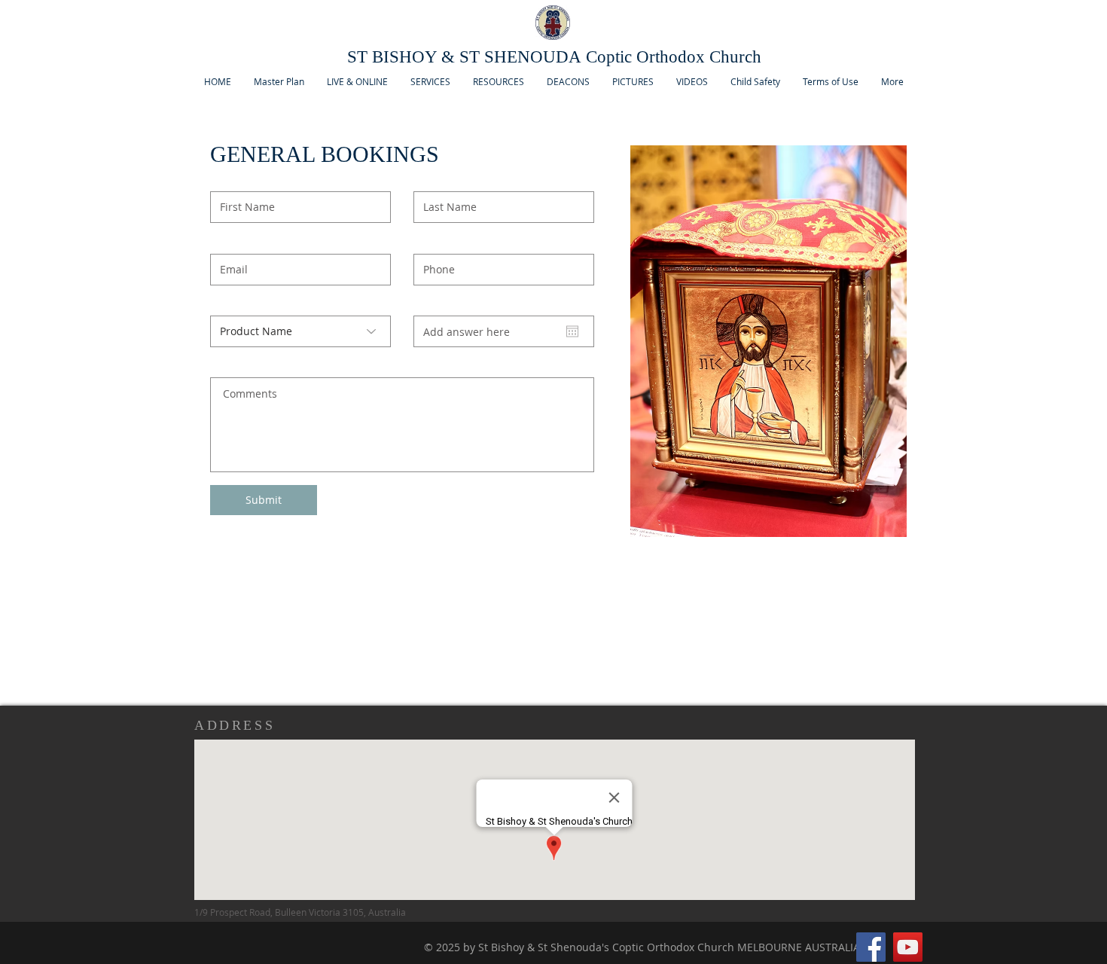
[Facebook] (871, 947)
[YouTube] (907, 947)
